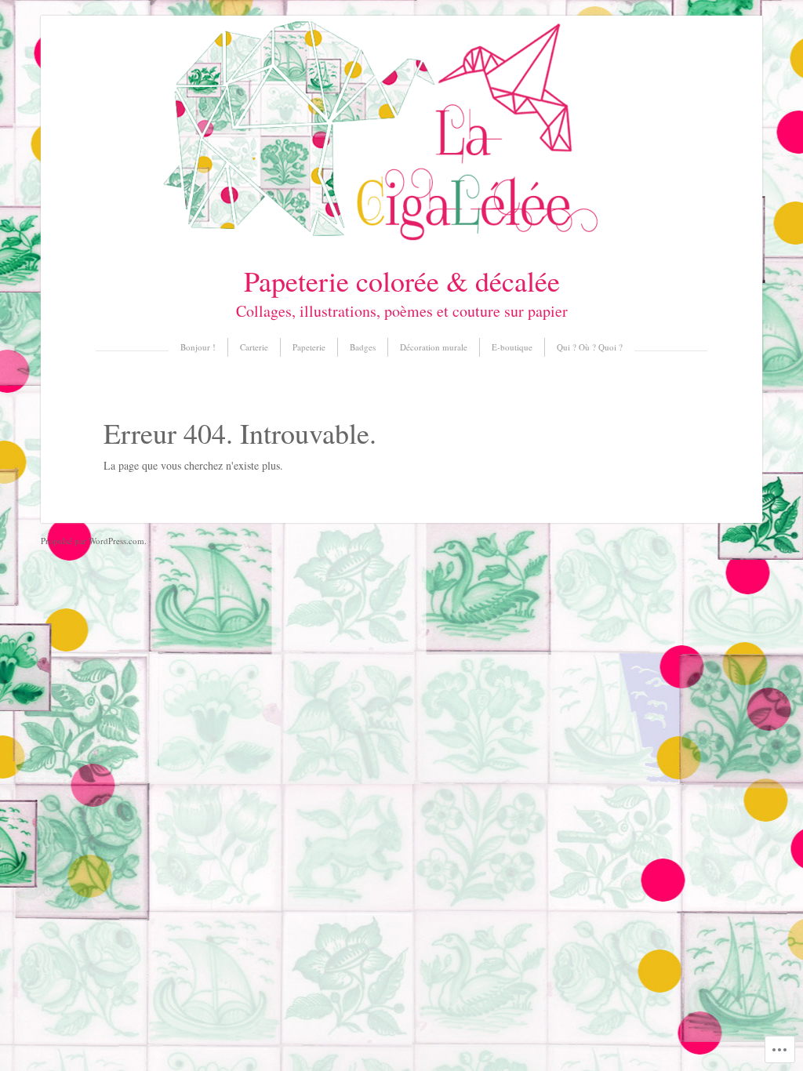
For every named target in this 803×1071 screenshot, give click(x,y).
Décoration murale (433, 347)
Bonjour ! (198, 347)
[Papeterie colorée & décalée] (401, 238)
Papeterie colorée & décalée (402, 280)
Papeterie (308, 347)
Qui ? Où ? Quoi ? (590, 347)
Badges (363, 347)
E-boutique (512, 347)
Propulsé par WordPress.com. (94, 540)
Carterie (254, 347)
